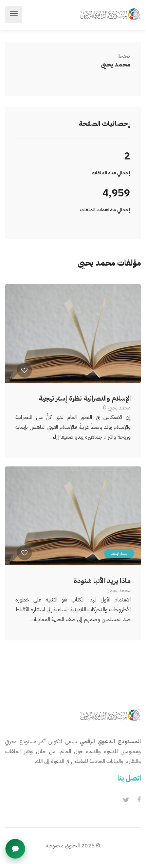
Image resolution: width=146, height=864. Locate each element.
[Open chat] (15, 849)
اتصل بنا (129, 778)
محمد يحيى (115, 64)
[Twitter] (126, 800)
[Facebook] (138, 800)
